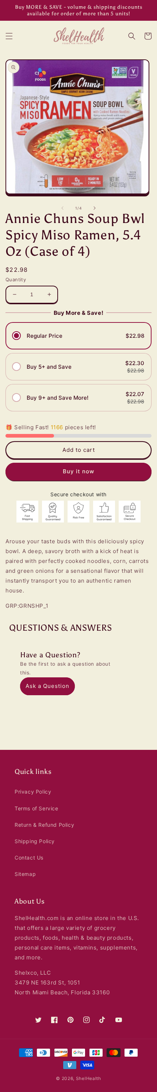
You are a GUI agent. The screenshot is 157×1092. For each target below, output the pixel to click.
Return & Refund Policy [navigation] (44, 825)
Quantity (15, 279)
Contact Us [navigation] (29, 857)
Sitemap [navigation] (25, 874)
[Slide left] (62, 208)
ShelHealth (88, 1078)
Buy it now (78, 471)
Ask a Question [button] (47, 685)
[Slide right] (95, 208)
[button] (9, 36)
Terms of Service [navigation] (36, 808)
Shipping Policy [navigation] (35, 841)
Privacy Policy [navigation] (33, 791)
